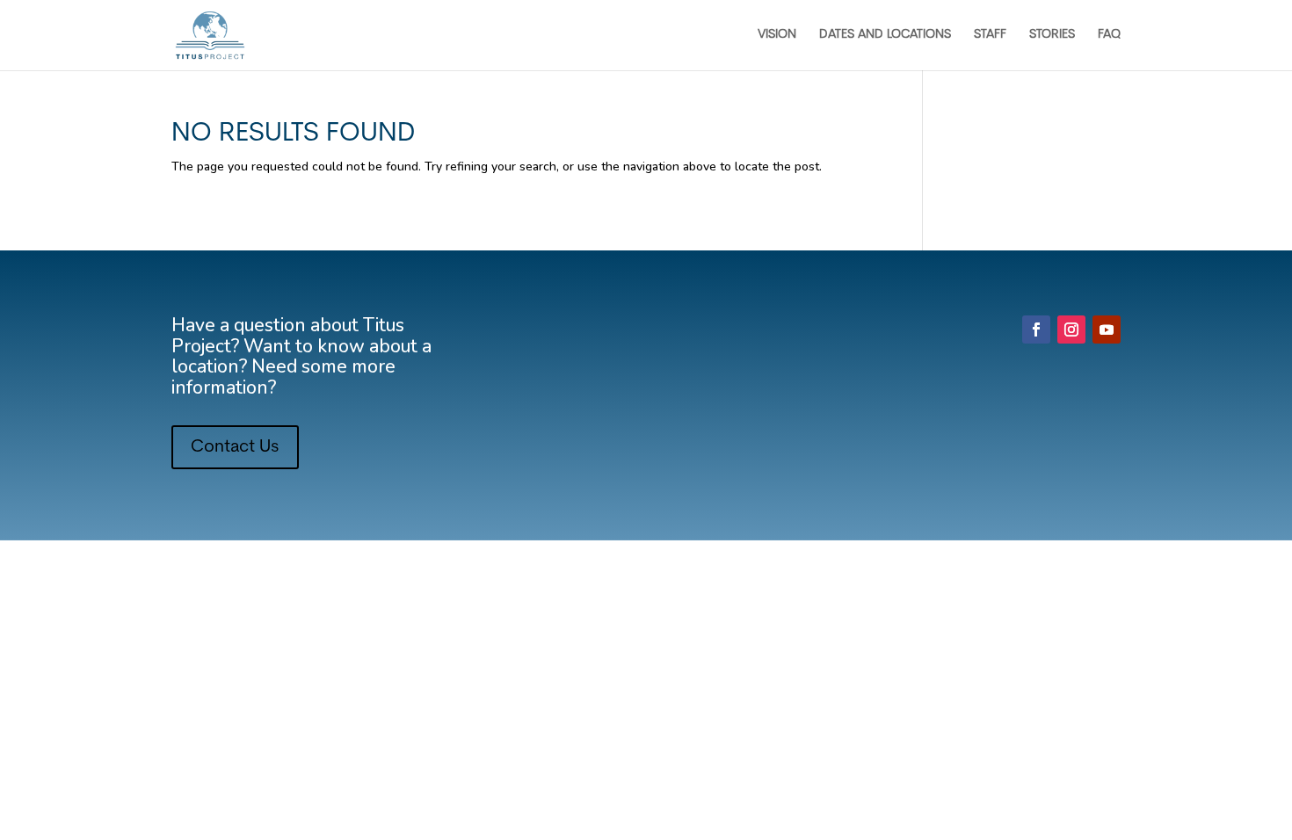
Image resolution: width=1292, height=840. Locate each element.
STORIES (1052, 35)
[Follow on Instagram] (1071, 329)
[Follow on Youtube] (1106, 329)
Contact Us (235, 447)
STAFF (990, 35)
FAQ (1109, 35)
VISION (777, 35)
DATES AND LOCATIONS (885, 35)
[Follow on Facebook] (1036, 329)
